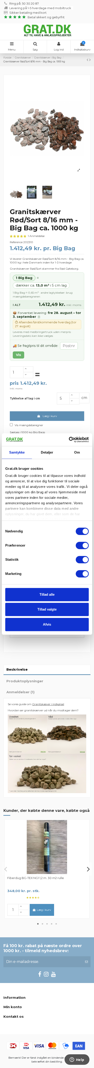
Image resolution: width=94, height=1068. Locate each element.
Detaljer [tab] (47, 452)
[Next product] (90, 59)
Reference (16, 242)
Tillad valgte (47, 609)
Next (88, 869)
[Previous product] (88, 59)
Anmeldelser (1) (20, 692)
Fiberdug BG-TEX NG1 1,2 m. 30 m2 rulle (35, 878)
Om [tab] (77, 452)
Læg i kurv (50, 416)
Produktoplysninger (24, 681)
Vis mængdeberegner (29, 425)
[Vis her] (47, 872)
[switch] (82, 545)
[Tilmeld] (86, 961)
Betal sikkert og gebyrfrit (47, 17)
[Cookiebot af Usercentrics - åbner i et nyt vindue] (69, 440)
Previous (5, 869)
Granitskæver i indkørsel (48, 704)
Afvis (47, 624)
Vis (18, 355)
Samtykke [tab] (17, 452)
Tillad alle (47, 594)
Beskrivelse (17, 669)
